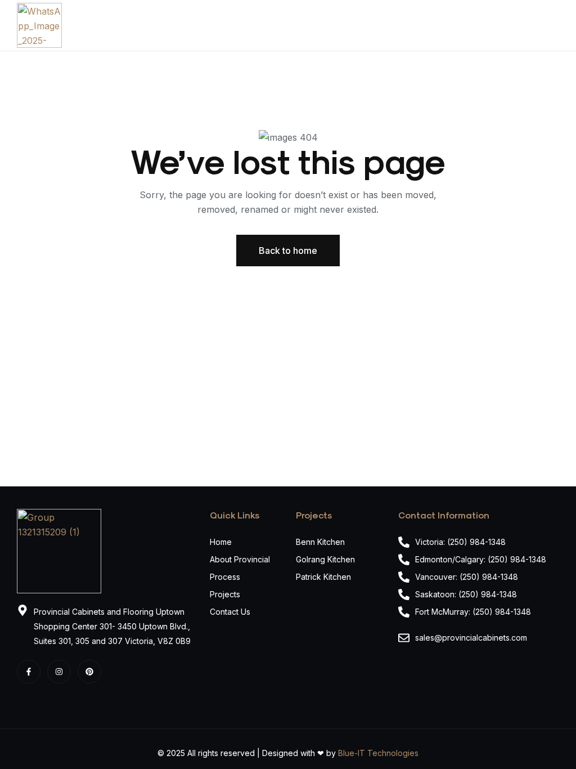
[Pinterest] (89, 671)
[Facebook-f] (28, 671)
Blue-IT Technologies (378, 753)
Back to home (288, 250)
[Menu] (554, 25)
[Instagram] (59, 671)
